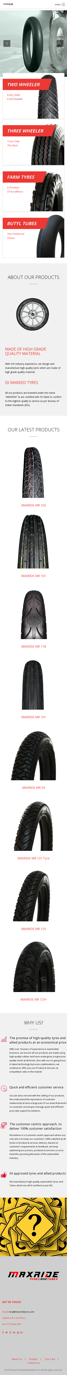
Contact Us (33, 1362)
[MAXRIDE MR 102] (33, 467)
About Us (17, 1359)
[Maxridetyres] (22, 4)
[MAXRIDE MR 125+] (33, 961)
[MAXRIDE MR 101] (33, 537)
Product (33, 1359)
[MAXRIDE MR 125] (33, 890)
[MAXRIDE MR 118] (33, 608)
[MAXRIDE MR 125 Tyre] (33, 820)
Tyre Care (49, 1359)
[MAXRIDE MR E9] (33, 749)
